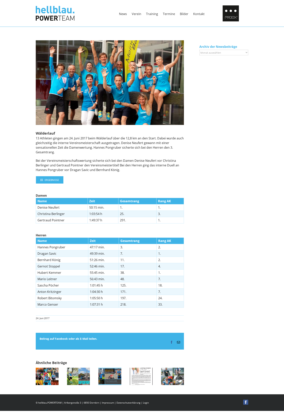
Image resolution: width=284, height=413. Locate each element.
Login (146, 402)
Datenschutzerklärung (128, 402)
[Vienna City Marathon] (78, 370)
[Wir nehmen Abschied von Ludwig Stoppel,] (141, 370)
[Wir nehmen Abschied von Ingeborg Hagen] (47, 370)
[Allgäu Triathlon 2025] (172, 370)
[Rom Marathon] (109, 370)
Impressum (108, 402)
